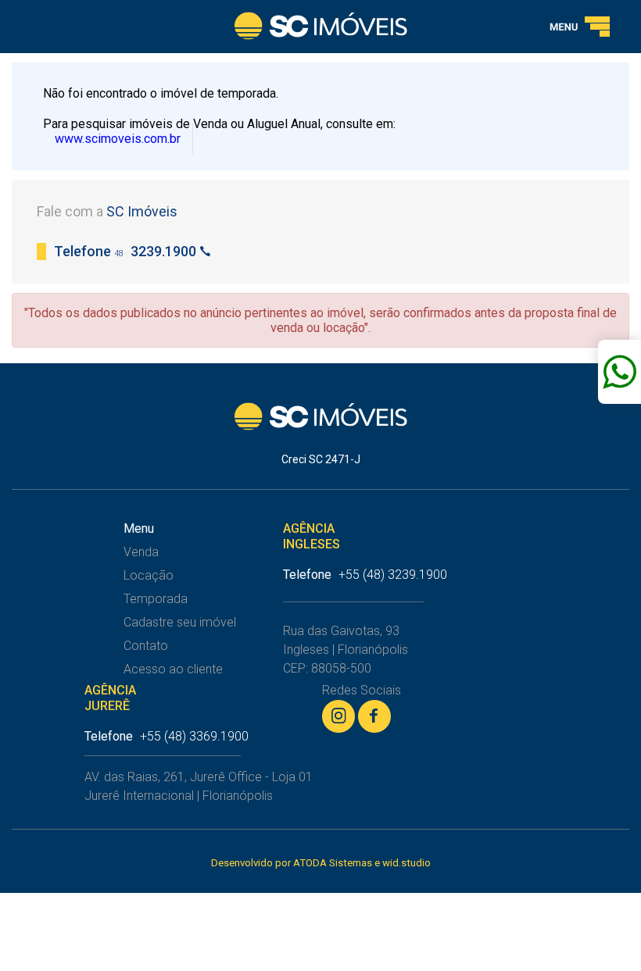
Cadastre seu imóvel (180, 622)
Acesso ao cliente (173, 669)
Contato (146, 645)
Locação (149, 575)
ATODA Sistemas (332, 863)
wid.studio (406, 863)
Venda (141, 551)
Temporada (156, 598)
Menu (139, 528)
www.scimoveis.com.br (118, 138)
